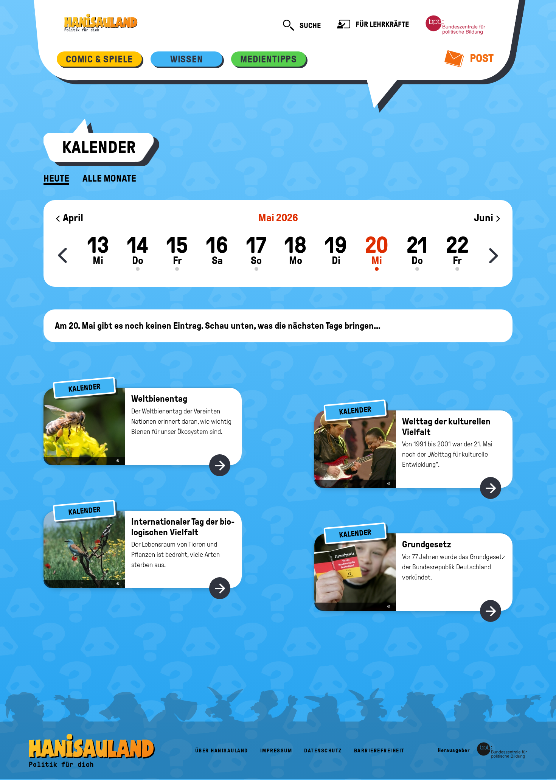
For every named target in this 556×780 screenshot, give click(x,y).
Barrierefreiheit (379, 751)
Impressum (276, 751)
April (72, 218)
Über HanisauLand (221, 751)
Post (480, 58)
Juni (484, 218)
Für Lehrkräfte (381, 24)
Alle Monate (109, 178)
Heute (56, 178)
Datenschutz (323, 751)
